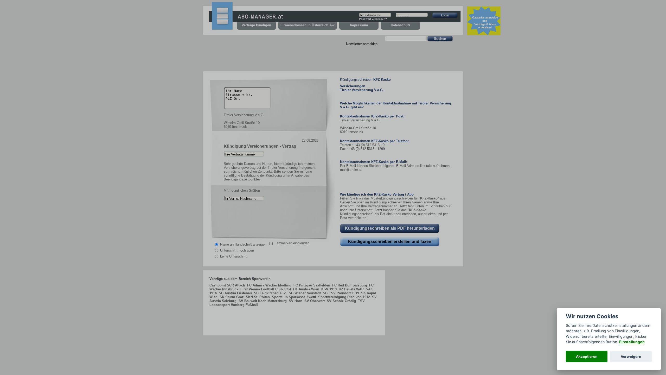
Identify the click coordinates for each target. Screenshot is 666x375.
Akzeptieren (586, 356)
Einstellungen (632, 342)
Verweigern (631, 356)
